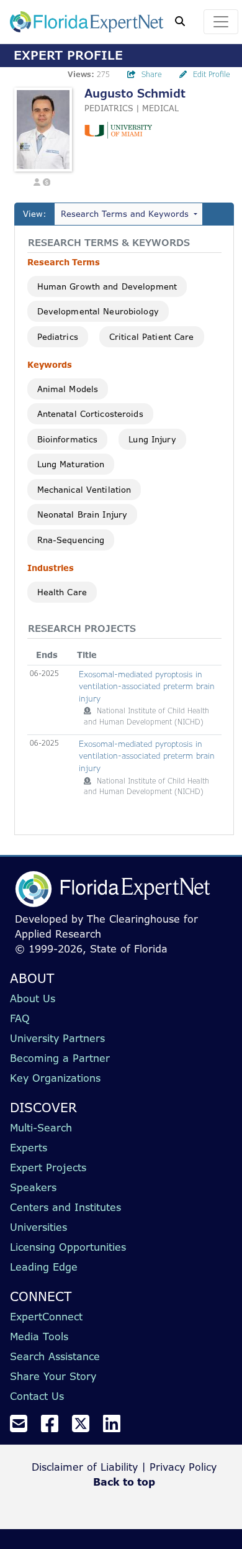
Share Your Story (53, 1376)
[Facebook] (54, 1427)
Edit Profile (211, 74)
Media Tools (39, 1336)
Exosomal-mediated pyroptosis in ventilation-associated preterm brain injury (147, 686)
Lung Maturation (71, 464)
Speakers (33, 1187)
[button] (37, 181)
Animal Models (68, 389)
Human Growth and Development (107, 286)
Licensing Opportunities (68, 1247)
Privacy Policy (183, 1467)
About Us (32, 998)
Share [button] (151, 74)
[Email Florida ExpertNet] (23, 1427)
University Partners (57, 1038)
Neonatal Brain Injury (82, 514)
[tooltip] (87, 711)
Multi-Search (41, 1128)
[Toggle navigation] (221, 21)
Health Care (62, 592)
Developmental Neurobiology (98, 311)
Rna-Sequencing (71, 540)
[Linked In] (116, 1427)
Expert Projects (48, 1167)
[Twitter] (85, 1427)
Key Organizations (55, 1078)
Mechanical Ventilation (84, 489)
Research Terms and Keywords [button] (125, 213)
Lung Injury (152, 439)
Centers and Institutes (65, 1207)
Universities (38, 1227)
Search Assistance (55, 1356)
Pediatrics (57, 336)
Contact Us (37, 1396)
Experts (28, 1147)
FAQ (20, 1018)
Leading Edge (44, 1267)
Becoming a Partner (60, 1058)
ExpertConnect (46, 1316)
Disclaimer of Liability (85, 1467)
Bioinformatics (67, 439)
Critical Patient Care (151, 336)
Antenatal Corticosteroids (90, 413)
